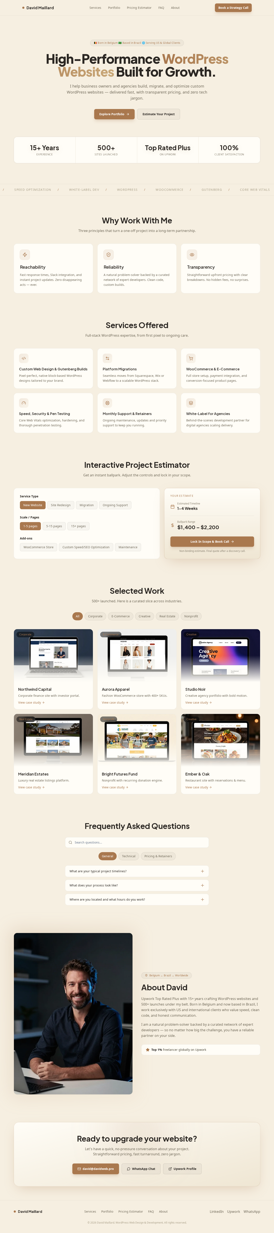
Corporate (95, 616)
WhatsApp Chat (143, 1169)
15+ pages (78, 526)
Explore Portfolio (111, 114)
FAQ (161, 8)
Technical (129, 856)
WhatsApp (252, 1211)
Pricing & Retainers (158, 856)
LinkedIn (217, 1211)
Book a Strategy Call (233, 8)
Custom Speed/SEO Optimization (86, 547)
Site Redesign (61, 505)
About (175, 8)
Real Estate (167, 616)
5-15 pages (54, 526)
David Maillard (40, 7)
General (107, 856)
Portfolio (114, 8)
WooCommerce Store (39, 547)
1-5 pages (30, 526)
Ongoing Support (115, 505)
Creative (144, 616)
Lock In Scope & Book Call (210, 541)
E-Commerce (121, 616)
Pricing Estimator (139, 8)
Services (95, 8)
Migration (87, 505)
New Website (32, 505)
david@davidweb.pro (98, 1169)
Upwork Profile (185, 1169)
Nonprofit (191, 616)
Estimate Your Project (159, 114)
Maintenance (128, 547)
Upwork (233, 1211)
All (77, 616)
